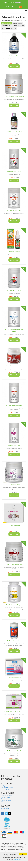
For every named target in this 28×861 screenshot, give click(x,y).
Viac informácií (17, 859)
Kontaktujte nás (5, 808)
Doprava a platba (5, 797)
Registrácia (15, 7)
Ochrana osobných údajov (7, 799)
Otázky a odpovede (6, 800)
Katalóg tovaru (4, 786)
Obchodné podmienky (6, 795)
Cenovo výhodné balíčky (7, 787)
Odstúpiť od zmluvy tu (6, 802)
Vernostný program (6, 789)
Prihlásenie (8, 7)
